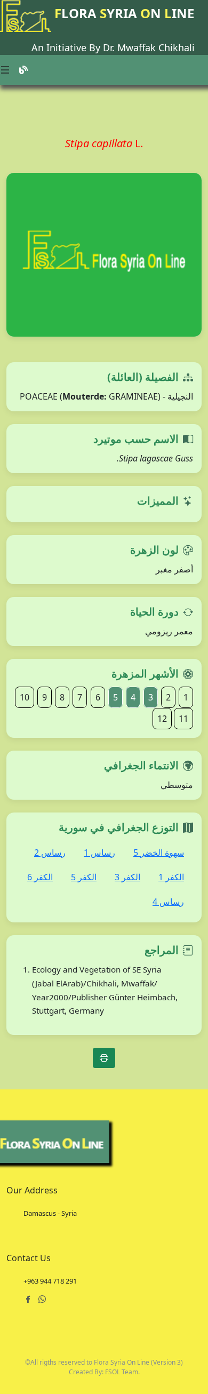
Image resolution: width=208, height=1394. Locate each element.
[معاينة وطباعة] (104, 1058)
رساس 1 (99, 852)
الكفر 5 (84, 877)
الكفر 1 (171, 877)
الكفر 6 (40, 877)
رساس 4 (168, 901)
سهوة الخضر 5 (158, 852)
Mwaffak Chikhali (156, 47)
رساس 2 (50, 852)
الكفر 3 (127, 877)
